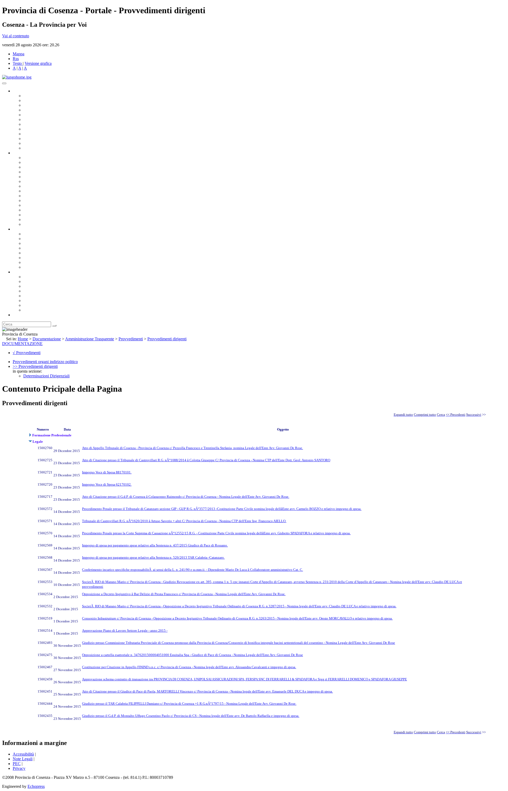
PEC (17, 763)
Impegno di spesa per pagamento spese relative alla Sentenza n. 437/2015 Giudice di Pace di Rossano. (155, 545)
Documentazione (26, 229)
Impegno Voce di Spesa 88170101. (106, 472)
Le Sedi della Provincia (42, 286)
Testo (17, 63)
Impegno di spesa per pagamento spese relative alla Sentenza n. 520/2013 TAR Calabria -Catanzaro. (153, 557)
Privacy (19, 768)
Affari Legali (34, 176)
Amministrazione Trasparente (47, 253)
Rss (16, 58)
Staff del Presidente (39, 224)
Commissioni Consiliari (42, 114)
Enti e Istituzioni (37, 310)
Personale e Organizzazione (46, 172)
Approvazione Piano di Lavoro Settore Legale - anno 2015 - (124, 630)
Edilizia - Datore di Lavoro (45, 210)
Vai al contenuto (15, 36)
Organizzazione (26, 153)
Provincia (21, 272)
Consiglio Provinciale (41, 100)
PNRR (29, 191)
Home (23, 339)
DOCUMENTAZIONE (22, 343)
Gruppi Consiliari (37, 119)
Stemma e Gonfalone (40, 276)
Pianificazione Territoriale (44, 200)
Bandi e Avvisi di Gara (42, 238)
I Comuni (31, 300)
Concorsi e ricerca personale (46, 243)
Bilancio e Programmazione (46, 167)
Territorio (31, 295)
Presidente (31, 95)
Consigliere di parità (40, 124)
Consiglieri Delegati (40, 105)
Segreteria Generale (39, 219)
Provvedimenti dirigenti (167, 339)
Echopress (36, 786)
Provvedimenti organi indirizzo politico (45, 361)
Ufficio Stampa (36, 138)
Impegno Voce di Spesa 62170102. (106, 484)
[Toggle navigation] (4, 83)
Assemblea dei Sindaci (42, 110)
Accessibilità (23, 754)
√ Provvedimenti (26, 352)
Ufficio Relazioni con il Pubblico (50, 134)
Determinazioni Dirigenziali (46, 376)
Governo (20, 91)
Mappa (18, 54)
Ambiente (31, 205)
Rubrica (19, 315)
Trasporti (30, 195)
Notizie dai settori (38, 143)
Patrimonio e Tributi (40, 186)
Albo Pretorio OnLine (41, 234)
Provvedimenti (131, 339)
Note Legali (23, 759)
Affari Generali (36, 162)
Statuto (29, 262)
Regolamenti (33, 267)
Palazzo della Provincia (42, 281)
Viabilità (30, 215)
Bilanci (29, 248)
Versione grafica (38, 63)
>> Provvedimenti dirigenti (35, 366)
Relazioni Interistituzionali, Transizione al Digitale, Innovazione (76, 181)
